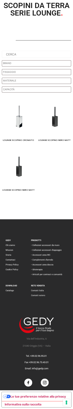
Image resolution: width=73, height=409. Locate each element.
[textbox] (37, 63)
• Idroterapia (36, 269)
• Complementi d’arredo (42, 260)
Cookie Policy (12, 269)
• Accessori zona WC (40, 255)
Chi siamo (10, 245)
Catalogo (10, 290)
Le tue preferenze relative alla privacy (38, 396)
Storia (8, 255)
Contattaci (10, 260)
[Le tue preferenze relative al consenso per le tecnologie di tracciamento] (66, 402)
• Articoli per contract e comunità (46, 274)
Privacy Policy (12, 264)
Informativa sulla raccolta (23, 404)
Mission (9, 250)
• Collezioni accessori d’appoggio (46, 250)
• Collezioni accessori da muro (45, 245)
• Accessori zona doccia (42, 264)
